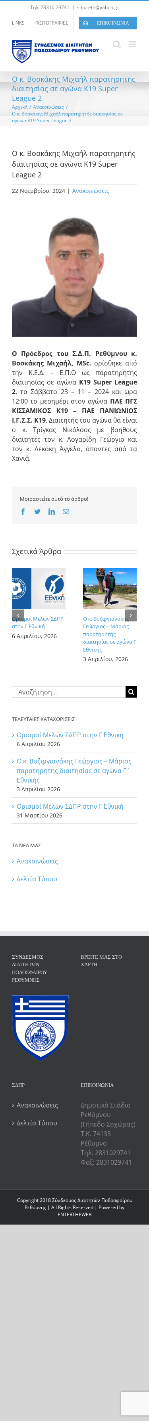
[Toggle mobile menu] (133, 44)
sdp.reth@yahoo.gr (98, 7)
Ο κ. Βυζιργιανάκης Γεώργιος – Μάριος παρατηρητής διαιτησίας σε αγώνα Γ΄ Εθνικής (109, 634)
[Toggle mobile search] (117, 44)
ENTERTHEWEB (75, 1214)
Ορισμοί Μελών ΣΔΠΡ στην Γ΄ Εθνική (38, 622)
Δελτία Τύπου (37, 879)
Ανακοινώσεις (90, 190)
